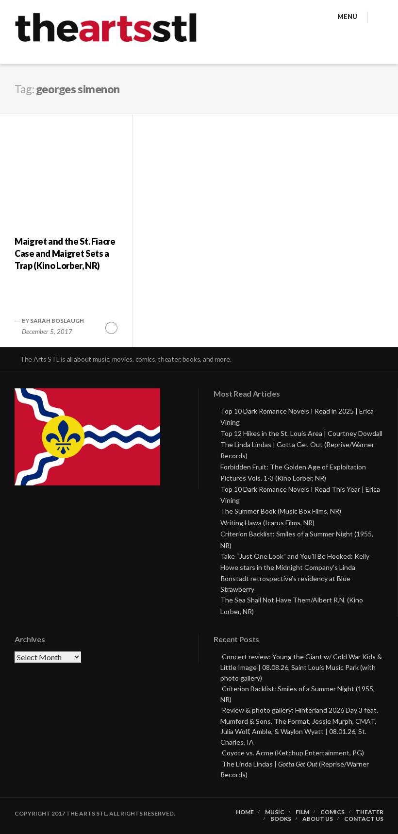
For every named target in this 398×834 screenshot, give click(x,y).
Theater (369, 812)
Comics (332, 812)
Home (245, 812)
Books (280, 819)
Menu (347, 16)
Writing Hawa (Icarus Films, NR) (267, 522)
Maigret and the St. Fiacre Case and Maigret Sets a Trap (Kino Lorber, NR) (65, 253)
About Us (317, 819)
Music (274, 812)
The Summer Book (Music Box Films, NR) (280, 511)
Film (302, 812)
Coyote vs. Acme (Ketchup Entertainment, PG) (293, 753)
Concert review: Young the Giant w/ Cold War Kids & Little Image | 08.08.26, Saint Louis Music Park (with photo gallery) (301, 667)
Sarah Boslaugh (57, 320)
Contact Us (363, 819)
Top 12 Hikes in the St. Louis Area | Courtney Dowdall (301, 433)
